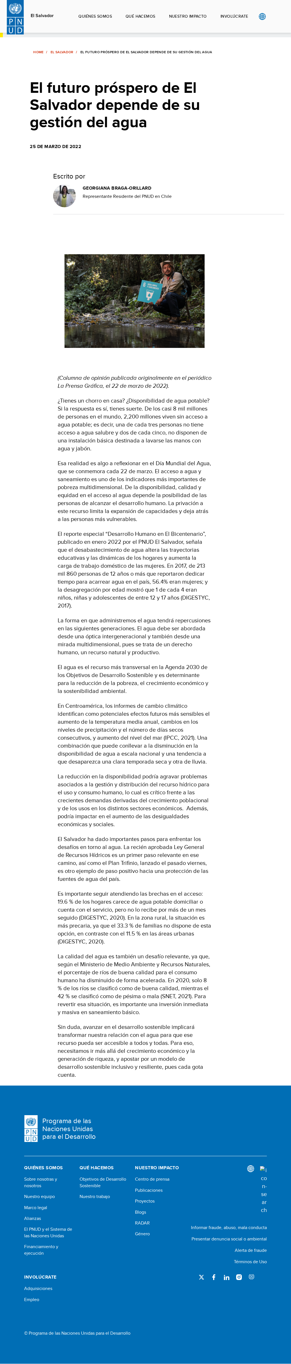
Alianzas (32, 1218)
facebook (214, 1277)
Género (142, 1234)
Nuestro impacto (188, 16)
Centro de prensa (152, 1179)
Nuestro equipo (39, 1196)
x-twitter (201, 1277)
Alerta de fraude (251, 1250)
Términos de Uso (250, 1261)
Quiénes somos (95, 16)
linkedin (226, 1277)
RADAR (142, 1223)
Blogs (140, 1212)
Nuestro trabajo (95, 1196)
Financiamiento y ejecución (41, 1250)
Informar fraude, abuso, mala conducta (229, 1227)
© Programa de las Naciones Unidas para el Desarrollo (77, 1333)
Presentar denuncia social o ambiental (229, 1239)
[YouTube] (264, 1277)
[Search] (263, 1190)
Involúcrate (234, 16)
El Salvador (42, 16)
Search (273, 16)
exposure (251, 1277)
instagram (239, 1277)
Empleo (31, 1300)
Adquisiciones (38, 1288)
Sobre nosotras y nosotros (40, 1182)
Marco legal (35, 1208)
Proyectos (145, 1201)
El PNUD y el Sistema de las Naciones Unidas (48, 1232)
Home (38, 52)
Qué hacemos (140, 16)
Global (262, 16)
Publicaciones (149, 1190)
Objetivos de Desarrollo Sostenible (103, 1182)
